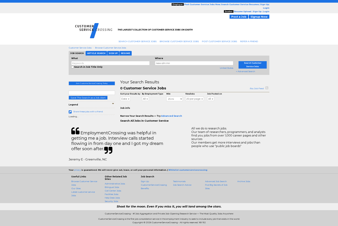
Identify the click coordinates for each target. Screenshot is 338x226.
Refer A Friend (249, 41)
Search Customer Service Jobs (137, 41)
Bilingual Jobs (112, 187)
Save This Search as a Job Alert (88, 97)
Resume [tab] (125, 53)
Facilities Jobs (111, 194)
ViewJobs (190, 94)
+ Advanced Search (245, 71)
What (74, 58)
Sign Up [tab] (113, 53)
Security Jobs (111, 201)
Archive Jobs (243, 181)
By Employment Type (152, 94)
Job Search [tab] (77, 53)
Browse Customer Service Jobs (179, 41)
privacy (77, 170)
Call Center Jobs (113, 190)
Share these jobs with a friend (88, 111)
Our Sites (76, 188)
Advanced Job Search (216, 181)
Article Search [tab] (96, 53)
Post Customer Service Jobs (219, 41)
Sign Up (145, 181)
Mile (168, 94)
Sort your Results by (130, 94)
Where (159, 58)
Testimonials (179, 181)
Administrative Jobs (115, 183)
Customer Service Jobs (80, 47)
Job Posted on (214, 94)
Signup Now (259, 16)
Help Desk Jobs (112, 197)
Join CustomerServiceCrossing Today (92, 83)
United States (226, 68)
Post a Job (238, 16)
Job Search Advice (182, 185)
